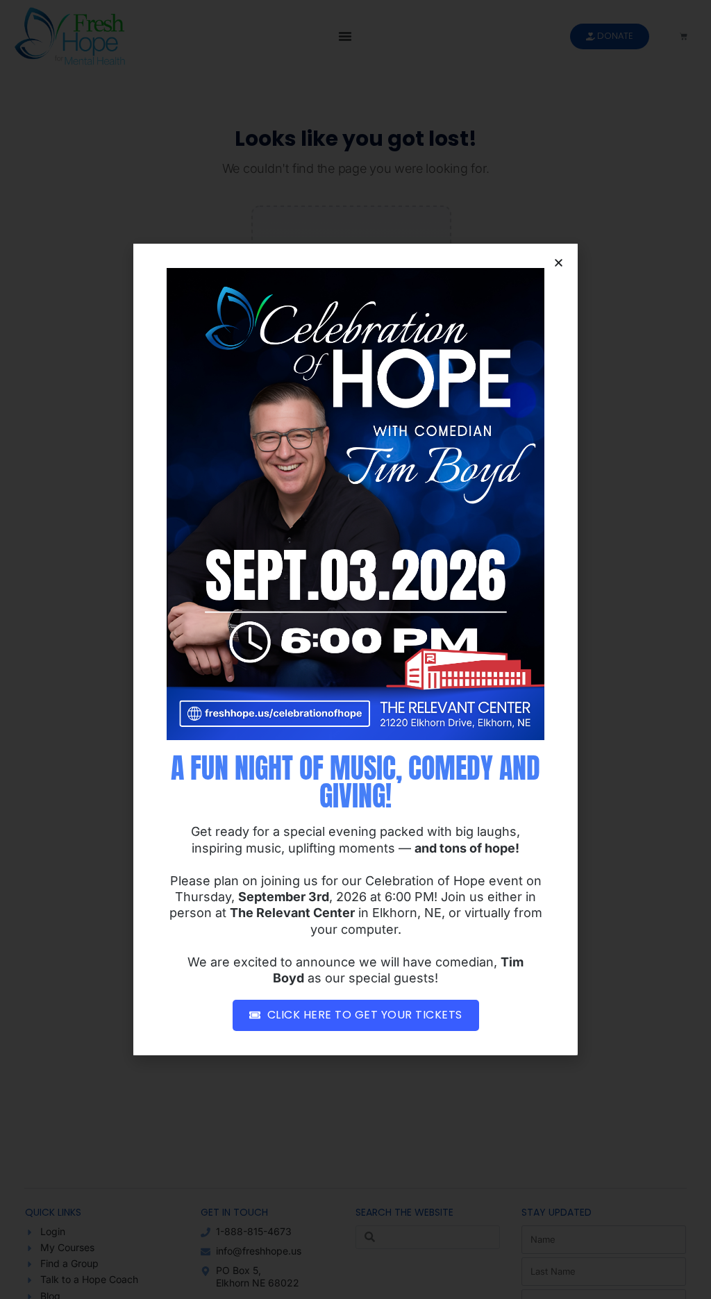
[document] (355, 649)
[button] (558, 263)
